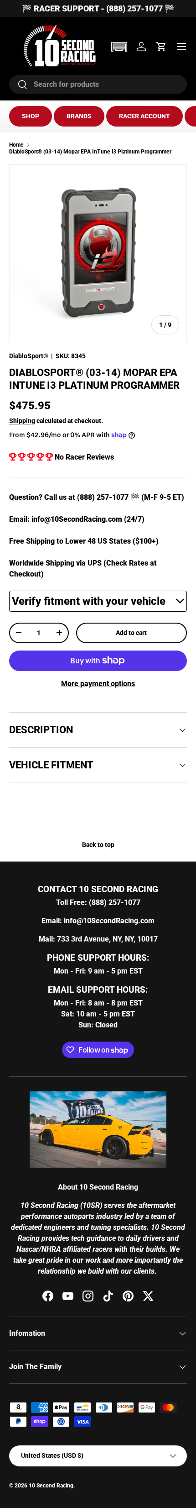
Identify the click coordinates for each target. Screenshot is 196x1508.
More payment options (98, 683)
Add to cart (131, 632)
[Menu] (181, 47)
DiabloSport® (28, 356)
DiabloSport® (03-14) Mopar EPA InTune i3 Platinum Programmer (90, 151)
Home (16, 145)
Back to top (98, 844)
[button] (119, 47)
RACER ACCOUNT (144, 116)
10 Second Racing (51, 1485)
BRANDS (79, 116)
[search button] (18, 85)
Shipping (22, 420)
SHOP (30, 116)
